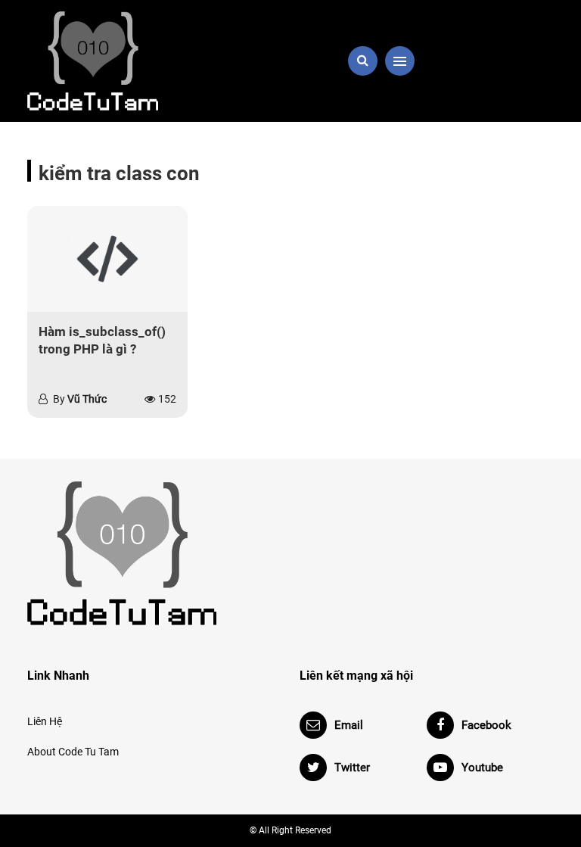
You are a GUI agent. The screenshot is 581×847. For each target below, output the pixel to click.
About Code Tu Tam (73, 752)
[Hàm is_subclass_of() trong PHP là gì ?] (107, 259)
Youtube (482, 767)
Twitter (352, 767)
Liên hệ (44, 721)
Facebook (486, 725)
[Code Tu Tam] (109, 61)
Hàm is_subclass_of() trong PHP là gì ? (102, 340)
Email (348, 725)
